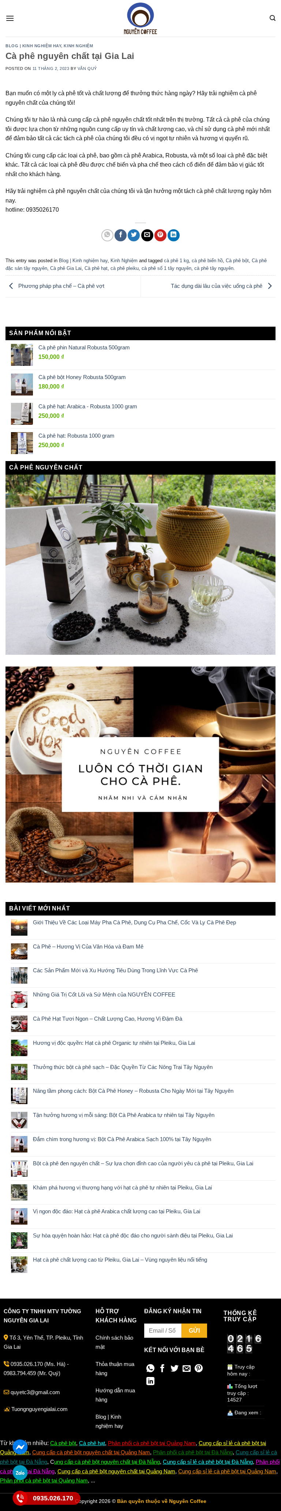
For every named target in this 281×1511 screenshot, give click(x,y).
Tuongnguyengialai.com (39, 1409)
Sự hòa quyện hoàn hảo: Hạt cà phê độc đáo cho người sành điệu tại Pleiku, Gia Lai (133, 1235)
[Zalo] (20, 1472)
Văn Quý (87, 68)
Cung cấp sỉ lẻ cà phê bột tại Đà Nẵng (208, 1462)
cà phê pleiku (124, 268)
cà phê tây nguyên (213, 268)
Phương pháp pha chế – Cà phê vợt (60, 286)
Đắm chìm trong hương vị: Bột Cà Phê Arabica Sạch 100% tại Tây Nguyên (122, 1139)
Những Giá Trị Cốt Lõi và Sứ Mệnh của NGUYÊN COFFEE (104, 994)
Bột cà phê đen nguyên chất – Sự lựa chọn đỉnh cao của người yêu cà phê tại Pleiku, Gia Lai (143, 1163)
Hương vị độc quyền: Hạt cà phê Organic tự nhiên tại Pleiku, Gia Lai (114, 1043)
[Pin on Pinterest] (160, 235)
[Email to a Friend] (147, 235)
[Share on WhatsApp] (107, 235)
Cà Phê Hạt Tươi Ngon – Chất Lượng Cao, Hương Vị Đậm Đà (107, 1019)
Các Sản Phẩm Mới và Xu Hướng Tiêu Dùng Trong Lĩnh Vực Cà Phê (115, 970)
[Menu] (9, 18)
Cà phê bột (237, 260)
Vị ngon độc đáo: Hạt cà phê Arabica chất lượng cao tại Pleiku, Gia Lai (116, 1211)
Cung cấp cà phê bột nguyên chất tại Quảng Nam (91, 1452)
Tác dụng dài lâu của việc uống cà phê (217, 286)
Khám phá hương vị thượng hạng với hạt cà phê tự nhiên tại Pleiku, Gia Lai (122, 1187)
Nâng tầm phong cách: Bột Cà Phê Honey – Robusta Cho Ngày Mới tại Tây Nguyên (133, 1091)
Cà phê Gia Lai (66, 268)
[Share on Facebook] (121, 235)
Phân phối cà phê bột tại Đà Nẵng (193, 1452)
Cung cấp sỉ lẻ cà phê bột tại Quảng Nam (227, 1471)
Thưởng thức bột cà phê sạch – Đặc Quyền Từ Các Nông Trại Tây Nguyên (123, 1067)
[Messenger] (20, 1447)
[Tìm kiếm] (273, 18)
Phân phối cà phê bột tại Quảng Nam (152, 1443)
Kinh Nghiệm (78, 46)
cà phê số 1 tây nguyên (166, 268)
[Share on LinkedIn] (174, 235)
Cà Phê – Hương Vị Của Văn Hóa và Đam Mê (88, 946)
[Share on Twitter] (134, 235)
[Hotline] (20, 1498)
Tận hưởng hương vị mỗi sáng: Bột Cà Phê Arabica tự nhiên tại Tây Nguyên (123, 1115)
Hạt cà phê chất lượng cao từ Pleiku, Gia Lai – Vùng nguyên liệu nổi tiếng (120, 1259)
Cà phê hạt (96, 268)
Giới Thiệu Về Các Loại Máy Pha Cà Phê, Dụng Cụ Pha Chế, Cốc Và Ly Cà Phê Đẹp (134, 922)
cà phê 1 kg (176, 260)
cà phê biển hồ (207, 260)
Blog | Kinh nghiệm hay (33, 46)
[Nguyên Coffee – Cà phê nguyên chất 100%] (140, 18)
